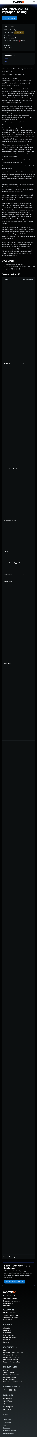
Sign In (5, 1370)
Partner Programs (9, 1337)
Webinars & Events (10, 1355)
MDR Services (8, 1303)
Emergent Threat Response (13, 1353)
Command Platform (10, 1299)
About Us (6, 1328)
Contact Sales (8, 1320)
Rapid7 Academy (9, 1379)
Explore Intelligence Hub (14, 1281)
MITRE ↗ (6, 59)
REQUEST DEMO (9, 18)
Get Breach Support (10, 1317)
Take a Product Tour (10, 1315)
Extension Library (9, 1377)
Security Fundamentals (11, 1362)
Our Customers (8, 1335)
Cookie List (6, 1428)
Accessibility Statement (9, 1430)
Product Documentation (11, 1375)
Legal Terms (6, 1417)
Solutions (6, 1306)
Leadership (7, 1330)
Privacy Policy (7, 1419)
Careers (6, 1342)
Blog (4, 1350)
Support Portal (8, 1372)
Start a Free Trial (9, 1313)
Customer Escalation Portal (13, 1382)
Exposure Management (11, 1301)
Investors (6, 1340)
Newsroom (7, 1333)
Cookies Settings (8, 1433)
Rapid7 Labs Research (11, 1357)
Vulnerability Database (11, 1360)
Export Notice (7, 1422)
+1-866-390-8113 (9, 1390)
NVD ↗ (6, 61)
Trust (4, 1425)
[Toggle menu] (34, 2)
